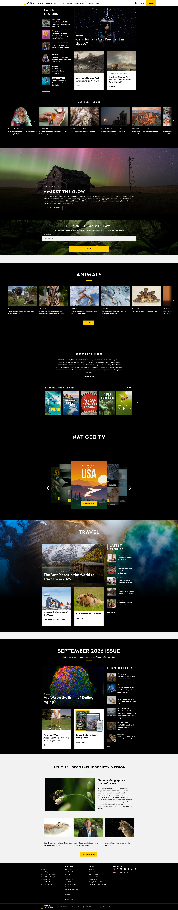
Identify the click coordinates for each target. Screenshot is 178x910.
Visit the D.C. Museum (70, 884)
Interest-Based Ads (46, 879)
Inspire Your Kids (69, 879)
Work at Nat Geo (93, 879)
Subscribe (67, 657)
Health (69, 3)
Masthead (67, 894)
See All (110, 746)
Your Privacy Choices (46, 884)
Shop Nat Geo (68, 882)
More (97, 3)
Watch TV (67, 887)
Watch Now (89, 377)
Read (80, 85)
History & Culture (51, 3)
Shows (91, 3)
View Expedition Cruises (54, 619)
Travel (62, 3)
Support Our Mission (70, 892)
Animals (40, 3)
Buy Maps (67, 877)
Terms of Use (44, 869)
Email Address (46, 234)
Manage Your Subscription (96, 877)
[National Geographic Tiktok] (132, 869)
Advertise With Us (70, 899)
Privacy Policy (44, 871)
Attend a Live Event (70, 871)
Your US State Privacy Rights (48, 874)
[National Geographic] (29, 3)
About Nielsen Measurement (48, 882)
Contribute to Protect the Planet (97, 884)
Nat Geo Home (69, 869)
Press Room (68, 897)
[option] (22, 121)
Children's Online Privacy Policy (49, 877)
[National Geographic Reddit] (135, 869)
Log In (142, 3)
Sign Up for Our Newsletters (96, 882)
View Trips (80, 618)
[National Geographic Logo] (47, 908)
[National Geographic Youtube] (125, 869)
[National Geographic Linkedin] (128, 869)
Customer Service (93, 871)
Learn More (81, 742)
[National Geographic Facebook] (117, 869)
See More (46, 90)
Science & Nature (80, 3)
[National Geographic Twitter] (121, 869)
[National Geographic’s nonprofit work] (89, 794)
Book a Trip (68, 874)
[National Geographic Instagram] (114, 869)
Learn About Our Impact (71, 889)
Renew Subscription (94, 874)
